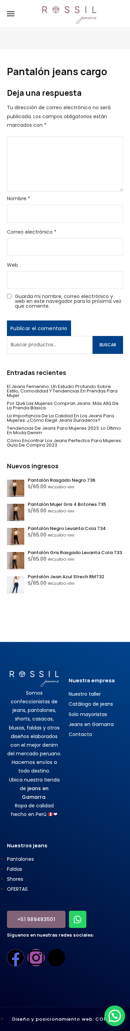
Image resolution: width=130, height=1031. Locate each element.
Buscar (107, 345)
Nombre (18, 198)
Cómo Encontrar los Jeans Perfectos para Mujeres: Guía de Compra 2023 (64, 442)
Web (12, 265)
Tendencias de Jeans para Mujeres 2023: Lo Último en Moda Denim (64, 430)
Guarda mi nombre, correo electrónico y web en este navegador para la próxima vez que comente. (68, 301)
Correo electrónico (32, 231)
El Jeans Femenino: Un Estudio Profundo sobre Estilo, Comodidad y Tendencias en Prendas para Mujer (62, 391)
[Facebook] (15, 957)
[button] (114, 1016)
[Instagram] (36, 957)
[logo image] (69, 13)
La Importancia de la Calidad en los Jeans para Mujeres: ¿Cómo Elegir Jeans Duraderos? (60, 417)
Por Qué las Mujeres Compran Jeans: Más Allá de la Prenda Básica (63, 405)
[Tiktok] (56, 957)
